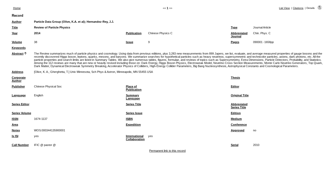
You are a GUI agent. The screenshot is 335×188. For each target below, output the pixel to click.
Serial (234, 144)
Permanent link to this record (167, 150)
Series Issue (134, 113)
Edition (236, 113)
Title (15, 27)
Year (15, 33)
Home (17, 8)
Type (234, 27)
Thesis (235, 77)
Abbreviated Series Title (239, 106)
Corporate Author (19, 79)
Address (17, 71)
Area (15, 124)
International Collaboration (135, 137)
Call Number (20, 144)
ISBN (129, 118)
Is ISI (15, 136)
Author (16, 21)
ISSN (15, 118)
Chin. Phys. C (262, 33)
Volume (17, 42)
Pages (235, 42)
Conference (239, 124)
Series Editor (20, 104)
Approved (237, 130)
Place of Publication (134, 88)
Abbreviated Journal (239, 35)
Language (19, 95)
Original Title (240, 95)
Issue (129, 42)
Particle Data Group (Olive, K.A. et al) (59, 21)
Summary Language (133, 97)
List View (284, 8)
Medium (236, 118)
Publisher (18, 86)
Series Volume (21, 113)
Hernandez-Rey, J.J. (100, 21)
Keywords (19, 47)
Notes (16, 130)
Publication (134, 33)
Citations (298, 8)
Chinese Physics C (160, 33)
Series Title (133, 104)
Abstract (18, 53)
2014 (37, 33)
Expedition (133, 124)
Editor (235, 86)
